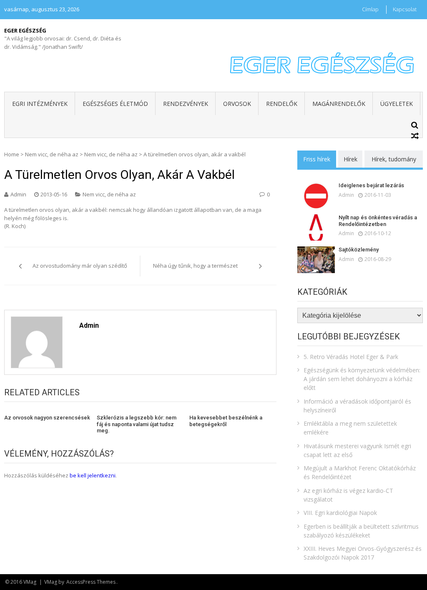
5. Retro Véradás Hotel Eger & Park (351, 357)
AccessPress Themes (91, 581)
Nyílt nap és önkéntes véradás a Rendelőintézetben (378, 220)
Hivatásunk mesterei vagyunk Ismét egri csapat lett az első (357, 450)
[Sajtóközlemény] (316, 259)
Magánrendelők (338, 104)
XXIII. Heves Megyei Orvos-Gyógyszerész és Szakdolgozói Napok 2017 (363, 553)
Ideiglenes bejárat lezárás (371, 185)
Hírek (350, 159)
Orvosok (237, 104)
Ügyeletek (396, 104)
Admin (18, 194)
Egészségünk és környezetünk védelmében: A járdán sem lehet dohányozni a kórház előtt (362, 379)
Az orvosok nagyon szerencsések (47, 417)
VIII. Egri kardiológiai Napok (340, 513)
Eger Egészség (25, 30)
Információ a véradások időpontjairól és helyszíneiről (357, 405)
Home (11, 154)
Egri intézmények (40, 104)
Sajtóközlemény (359, 249)
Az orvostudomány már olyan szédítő (80, 265)
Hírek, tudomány (394, 159)
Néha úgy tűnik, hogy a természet (195, 265)
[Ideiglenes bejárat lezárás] (316, 195)
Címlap (370, 9)
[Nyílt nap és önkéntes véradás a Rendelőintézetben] (316, 227)
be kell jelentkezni (93, 475)
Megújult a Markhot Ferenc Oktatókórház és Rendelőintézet (360, 472)
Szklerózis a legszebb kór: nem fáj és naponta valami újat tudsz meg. (136, 424)
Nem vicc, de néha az (51, 154)
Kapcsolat (405, 9)
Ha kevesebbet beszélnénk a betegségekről (225, 420)
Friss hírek (316, 159)
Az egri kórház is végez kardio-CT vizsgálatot (348, 495)
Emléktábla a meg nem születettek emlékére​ (350, 427)
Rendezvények (185, 104)
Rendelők (281, 104)
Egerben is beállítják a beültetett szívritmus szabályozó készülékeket (361, 530)
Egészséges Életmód (115, 104)
